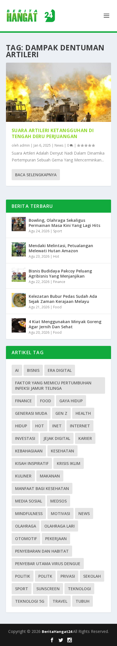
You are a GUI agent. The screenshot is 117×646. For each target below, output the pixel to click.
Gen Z (61, 413)
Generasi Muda (31, 413)
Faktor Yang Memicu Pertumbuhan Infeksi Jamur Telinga (53, 385)
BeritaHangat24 (57, 631)
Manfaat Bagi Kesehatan (42, 488)
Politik (22, 576)
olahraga (25, 526)
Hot (56, 256)
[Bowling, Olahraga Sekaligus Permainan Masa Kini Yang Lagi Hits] (19, 224)
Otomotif (26, 538)
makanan (50, 476)
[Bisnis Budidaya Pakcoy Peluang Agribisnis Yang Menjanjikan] (19, 275)
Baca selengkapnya (36, 174)
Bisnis (33, 370)
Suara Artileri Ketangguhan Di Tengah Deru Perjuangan (53, 133)
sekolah (92, 576)
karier (85, 438)
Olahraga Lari (59, 526)
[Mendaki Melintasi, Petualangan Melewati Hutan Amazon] (19, 249)
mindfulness (29, 513)
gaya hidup (71, 400)
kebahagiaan (29, 451)
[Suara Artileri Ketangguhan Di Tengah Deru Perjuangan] (58, 92)
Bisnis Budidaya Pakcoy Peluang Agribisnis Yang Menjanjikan (60, 273)
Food (57, 307)
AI (17, 370)
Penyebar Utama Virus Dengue (47, 563)
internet (80, 425)
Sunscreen (48, 588)
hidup (21, 425)
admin (25, 145)
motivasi (60, 513)
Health (83, 413)
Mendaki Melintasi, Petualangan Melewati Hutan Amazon (61, 248)
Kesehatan (62, 451)
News (59, 145)
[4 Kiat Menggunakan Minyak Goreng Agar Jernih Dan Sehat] (19, 325)
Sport (57, 231)
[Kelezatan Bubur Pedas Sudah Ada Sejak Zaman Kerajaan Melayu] (19, 300)
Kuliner (23, 476)
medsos (58, 501)
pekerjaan (56, 538)
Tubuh (82, 601)
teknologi (79, 588)
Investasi (25, 438)
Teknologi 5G (29, 601)
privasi (67, 576)
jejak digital (56, 438)
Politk (45, 576)
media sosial (28, 501)
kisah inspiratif (32, 463)
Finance (59, 281)
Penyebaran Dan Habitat (42, 551)
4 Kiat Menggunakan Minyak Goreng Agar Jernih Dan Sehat (65, 324)
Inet (57, 425)
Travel (60, 601)
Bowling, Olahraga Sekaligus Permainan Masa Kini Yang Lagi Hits (64, 223)
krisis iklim (68, 463)
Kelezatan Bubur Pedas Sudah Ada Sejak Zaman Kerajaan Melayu (63, 299)
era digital (60, 370)
